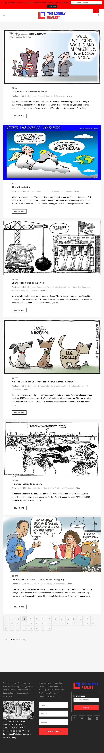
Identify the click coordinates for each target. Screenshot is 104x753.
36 (43, 628)
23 (55, 623)
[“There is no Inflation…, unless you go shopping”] (52, 544)
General (41, 96)
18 (24, 623)
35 (37, 628)
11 (74, 618)
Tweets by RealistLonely (16, 640)
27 (80, 623)
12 (80, 618)
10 (68, 618)
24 (61, 623)
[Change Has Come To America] (52, 248)
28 (86, 623)
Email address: (79, 696)
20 (37, 623)
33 (24, 628)
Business (32, 192)
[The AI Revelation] (52, 152)
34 (30, 628)
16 (12, 623)
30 (5, 628)
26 (74, 623)
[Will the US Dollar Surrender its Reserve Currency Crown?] (52, 346)
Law (88, 287)
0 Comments (59, 96)
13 (86, 618)
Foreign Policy (52, 287)
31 (12, 628)
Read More (19, 116)
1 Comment (67, 192)
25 (68, 623)
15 (5, 623)
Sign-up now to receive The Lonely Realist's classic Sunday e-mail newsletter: (35, 3)
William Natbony (9, 737)
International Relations (76, 287)
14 (92, 618)
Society (49, 96)
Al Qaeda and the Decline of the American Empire (14, 724)
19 (30, 623)
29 (92, 623)
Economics (33, 96)
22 (49, 623)
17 (18, 623)
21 (43, 623)
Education (42, 488)
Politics (15, 290)
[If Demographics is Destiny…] (52, 449)
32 (18, 628)
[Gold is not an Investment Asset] (52, 56)
